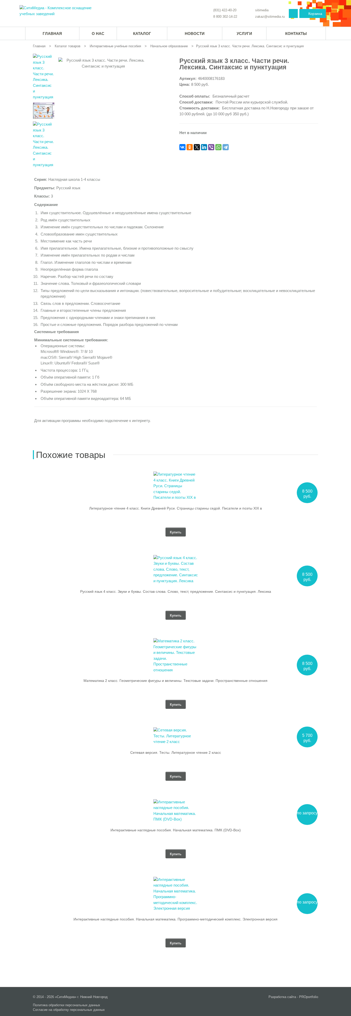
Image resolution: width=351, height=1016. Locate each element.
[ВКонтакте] (182, 147)
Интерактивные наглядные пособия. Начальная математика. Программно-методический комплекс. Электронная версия (175, 919)
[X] (197, 147)
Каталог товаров (67, 46)
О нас (98, 33)
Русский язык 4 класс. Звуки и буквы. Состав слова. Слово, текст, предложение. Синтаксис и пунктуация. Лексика (175, 591)
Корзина (315, 14)
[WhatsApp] (218, 147)
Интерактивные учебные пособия (115, 46)
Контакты (296, 33)
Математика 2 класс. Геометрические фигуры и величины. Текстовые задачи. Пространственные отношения (175, 681)
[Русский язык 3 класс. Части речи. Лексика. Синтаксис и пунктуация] (57, 11)
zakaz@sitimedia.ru (270, 16)
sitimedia (262, 10)
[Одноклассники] (190, 147)
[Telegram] (226, 147)
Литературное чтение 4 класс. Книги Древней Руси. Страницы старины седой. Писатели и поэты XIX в (175, 508)
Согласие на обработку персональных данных (69, 1010)
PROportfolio (308, 997)
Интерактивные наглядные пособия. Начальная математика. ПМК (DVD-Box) (175, 830)
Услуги (244, 33)
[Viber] (211, 147)
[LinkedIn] (204, 147)
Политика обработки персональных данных (66, 1005)
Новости (195, 33)
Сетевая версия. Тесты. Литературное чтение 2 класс (175, 752)
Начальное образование (169, 46)
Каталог (142, 33)
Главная (39, 46)
